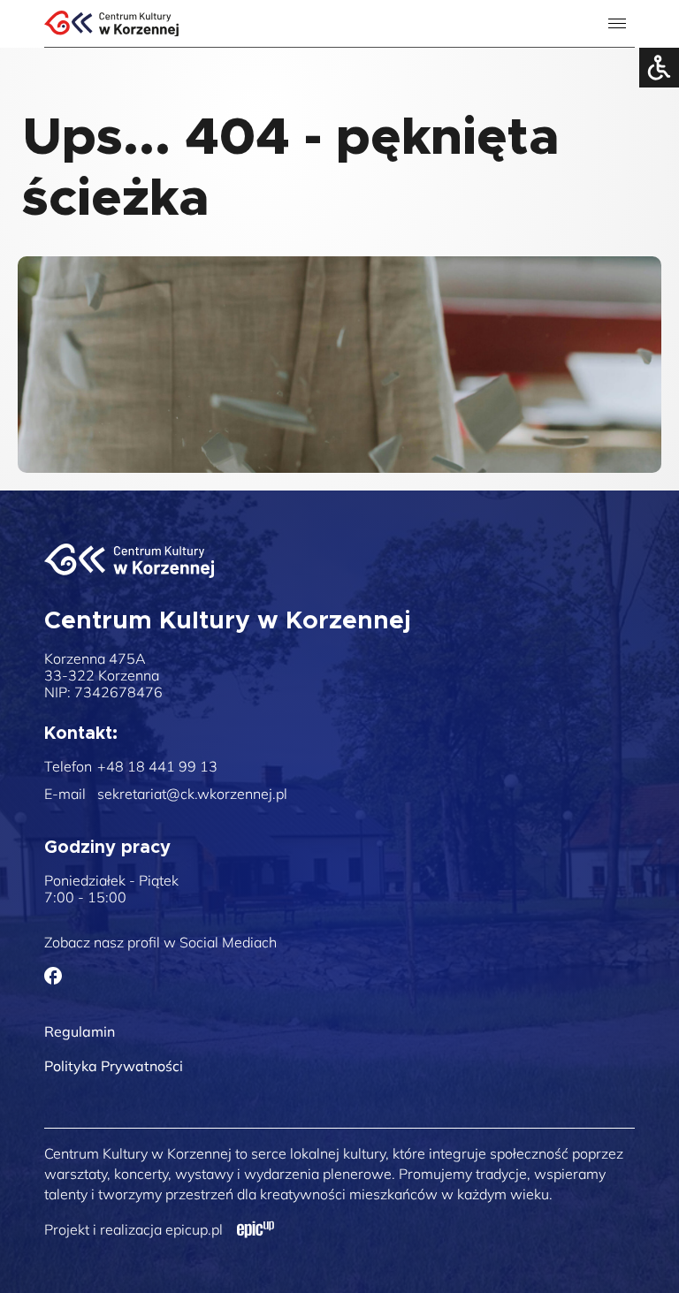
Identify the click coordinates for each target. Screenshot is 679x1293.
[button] (620, 82)
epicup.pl (194, 1229)
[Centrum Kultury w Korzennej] (129, 561)
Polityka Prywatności (113, 1066)
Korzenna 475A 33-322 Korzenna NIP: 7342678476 (103, 675)
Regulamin (79, 1031)
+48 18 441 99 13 (157, 766)
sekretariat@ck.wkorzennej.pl (192, 794)
